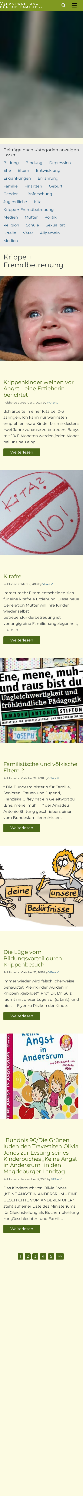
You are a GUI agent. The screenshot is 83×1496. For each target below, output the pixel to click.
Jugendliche (15, 201)
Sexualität (55, 225)
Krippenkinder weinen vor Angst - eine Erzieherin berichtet (38, 388)
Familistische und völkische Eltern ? (40, 767)
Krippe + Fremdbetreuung (28, 209)
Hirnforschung (38, 194)
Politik (50, 217)
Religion (11, 225)
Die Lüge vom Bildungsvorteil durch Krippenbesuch (32, 958)
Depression (60, 162)
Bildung (11, 162)
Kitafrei (13, 576)
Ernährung (48, 178)
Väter (28, 233)
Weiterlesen (21, 452)
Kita (38, 201)
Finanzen (33, 186)
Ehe (7, 170)
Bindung (34, 162)
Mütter (31, 217)
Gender (10, 194)
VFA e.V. (52, 402)
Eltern (23, 170)
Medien (10, 217)
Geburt (55, 186)
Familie (10, 186)
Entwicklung (48, 170)
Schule (32, 225)
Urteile (9, 233)
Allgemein (50, 233)
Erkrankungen (17, 178)
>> (60, 1256)
